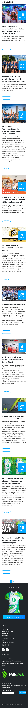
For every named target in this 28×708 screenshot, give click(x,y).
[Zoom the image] (14, 591)
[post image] (14, 13)
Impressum (5, 657)
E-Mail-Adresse (6, 690)
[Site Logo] (8, 2)
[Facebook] (3, 649)
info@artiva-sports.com (8, 642)
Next (16, 581)
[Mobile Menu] (3, 2)
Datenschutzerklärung (7, 659)
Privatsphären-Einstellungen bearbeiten (12, 663)
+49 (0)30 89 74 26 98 (8, 638)
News (3, 665)
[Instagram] (7, 649)
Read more (6, 48)
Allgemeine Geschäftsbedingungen (11, 661)
